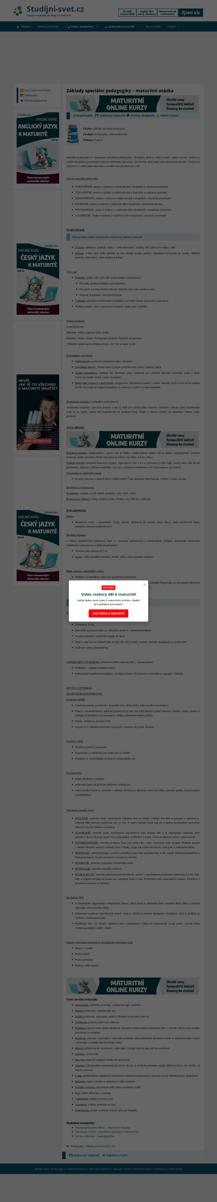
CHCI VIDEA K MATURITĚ (108, 613)
